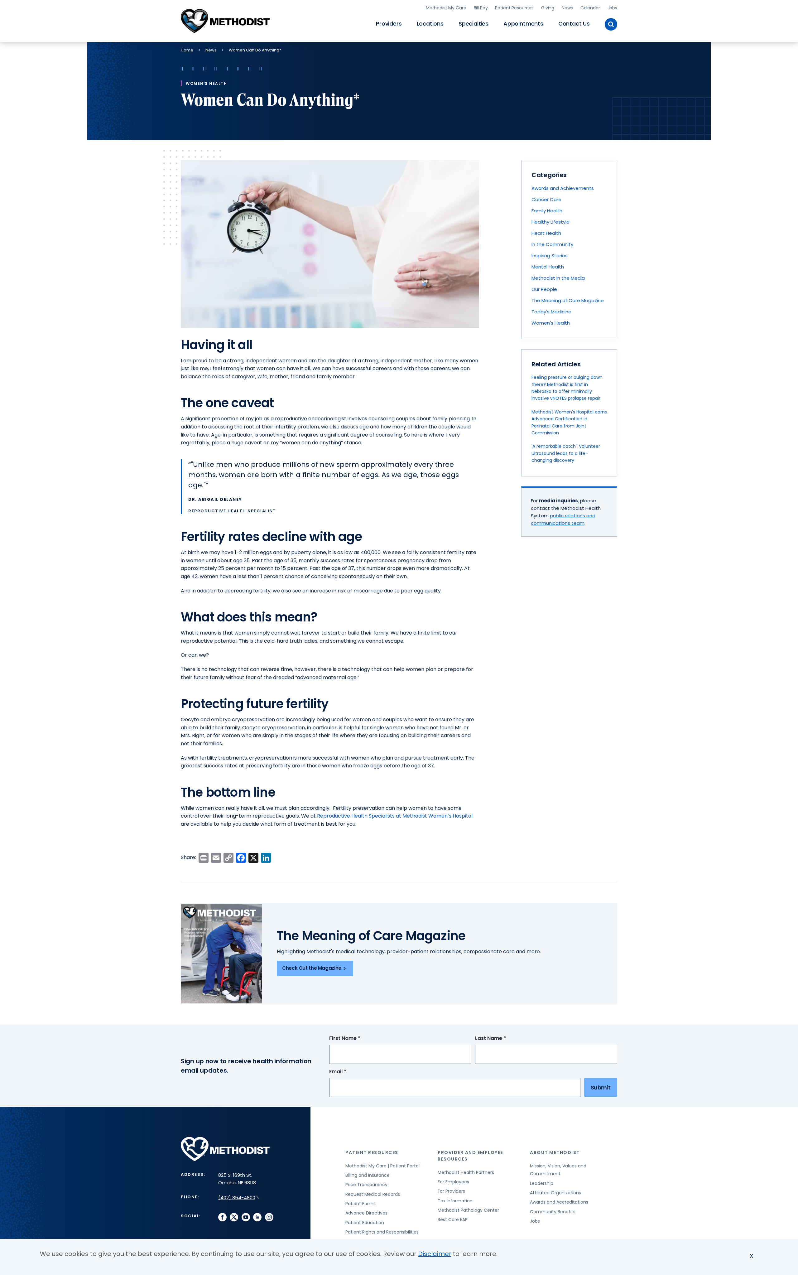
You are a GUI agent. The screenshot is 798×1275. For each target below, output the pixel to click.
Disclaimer (434, 1253)
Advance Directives (366, 1213)
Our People (544, 289)
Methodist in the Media (558, 278)
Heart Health (546, 233)
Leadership (541, 1183)
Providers (388, 23)
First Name (356, 1038)
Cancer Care (546, 199)
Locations (430, 23)
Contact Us (574, 23)
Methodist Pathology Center (468, 1210)
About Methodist (555, 1152)
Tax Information (455, 1201)
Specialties (473, 23)
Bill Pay (481, 8)
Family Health (546, 210)
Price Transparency (366, 1184)
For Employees (453, 1182)
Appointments (523, 23)
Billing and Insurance (367, 1175)
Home (187, 50)
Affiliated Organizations (555, 1193)
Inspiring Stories (549, 255)
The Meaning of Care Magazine (567, 300)
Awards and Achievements (562, 188)
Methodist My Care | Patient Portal (382, 1166)
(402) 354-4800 (236, 1197)
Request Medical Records (372, 1194)
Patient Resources (514, 8)
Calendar (590, 8)
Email (349, 1072)
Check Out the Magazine (311, 968)
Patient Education (364, 1222)
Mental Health (547, 266)
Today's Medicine (551, 311)
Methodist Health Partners (466, 1172)
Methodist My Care (446, 8)
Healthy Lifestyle (550, 222)
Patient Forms (360, 1203)
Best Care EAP (453, 1219)
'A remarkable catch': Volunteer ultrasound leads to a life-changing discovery (565, 453)
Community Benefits (552, 1212)
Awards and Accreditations (559, 1202)
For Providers (451, 1191)
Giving (547, 8)
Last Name (502, 1038)
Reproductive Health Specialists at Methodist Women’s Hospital (395, 815)
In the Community (552, 244)
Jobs (612, 8)
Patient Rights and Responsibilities (382, 1232)
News (567, 8)
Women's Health (550, 323)
